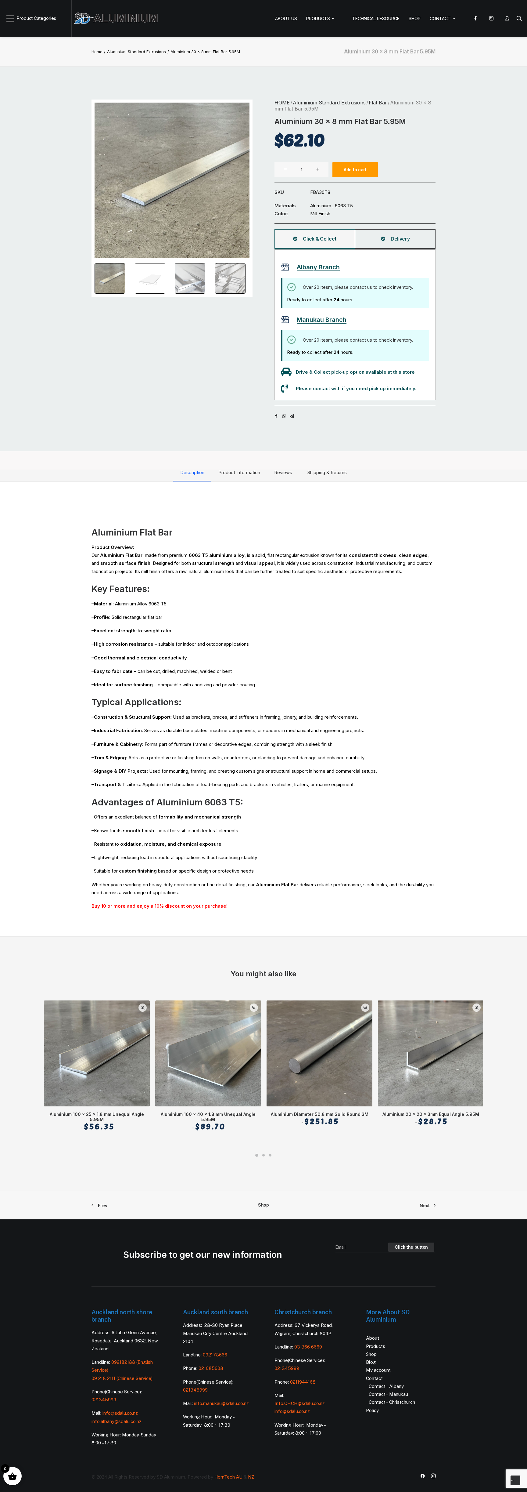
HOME (282, 103)
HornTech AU (228, 1477)
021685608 (211, 1368)
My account (378, 1370)
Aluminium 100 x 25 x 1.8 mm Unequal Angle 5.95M (97, 1121)
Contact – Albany (386, 1386)
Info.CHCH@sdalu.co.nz (299, 1403)
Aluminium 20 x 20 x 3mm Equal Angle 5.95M (430, 1119)
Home (96, 51)
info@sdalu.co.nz (120, 1413)
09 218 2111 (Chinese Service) (121, 1378)
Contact (374, 1378)
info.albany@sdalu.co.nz (117, 1421)
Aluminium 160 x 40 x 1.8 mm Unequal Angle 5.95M (208, 1121)
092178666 (215, 1354)
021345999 (103, 1399)
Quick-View (142, 1008)
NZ (251, 1477)
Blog (371, 1362)
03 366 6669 (308, 1346)
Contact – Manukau (388, 1394)
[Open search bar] (519, 18)
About (372, 1338)
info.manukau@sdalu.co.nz (221, 1403)
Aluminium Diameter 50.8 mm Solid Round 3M (319, 1119)
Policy (372, 1410)
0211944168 (303, 1382)
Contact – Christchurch (392, 1402)
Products (375, 1346)
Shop (263, 1204)
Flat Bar (378, 103)
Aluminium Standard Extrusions (136, 51)
